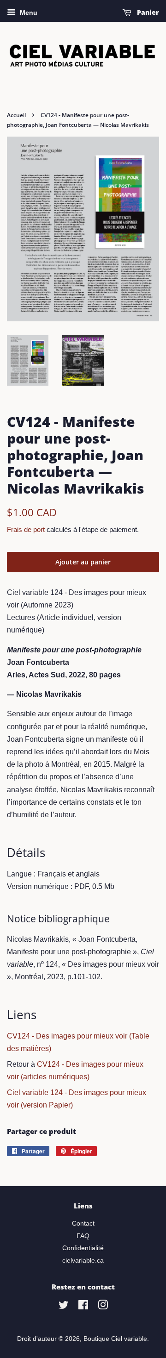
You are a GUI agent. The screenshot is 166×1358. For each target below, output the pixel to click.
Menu (27, 12)
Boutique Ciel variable (115, 1338)
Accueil (16, 115)
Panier (147, 12)
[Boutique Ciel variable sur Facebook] (83, 1306)
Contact (83, 1223)
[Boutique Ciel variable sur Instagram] (103, 1306)
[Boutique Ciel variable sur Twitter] (64, 1306)
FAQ (83, 1236)
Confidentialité (83, 1248)
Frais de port (26, 529)
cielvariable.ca (83, 1260)
